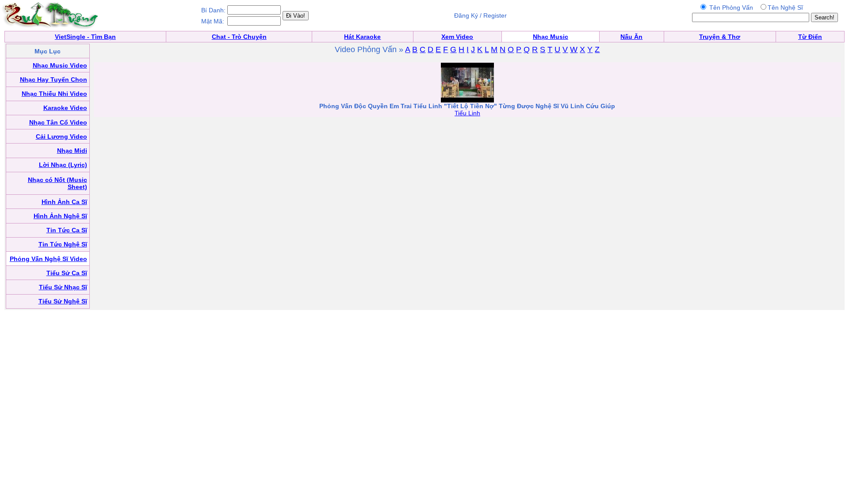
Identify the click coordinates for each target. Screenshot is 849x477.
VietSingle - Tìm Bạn (85, 36)
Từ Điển (810, 36)
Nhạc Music (550, 36)
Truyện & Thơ (719, 36)
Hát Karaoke (362, 36)
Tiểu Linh (467, 113)
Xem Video (457, 36)
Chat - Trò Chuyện (239, 36)
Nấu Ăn (631, 36)
